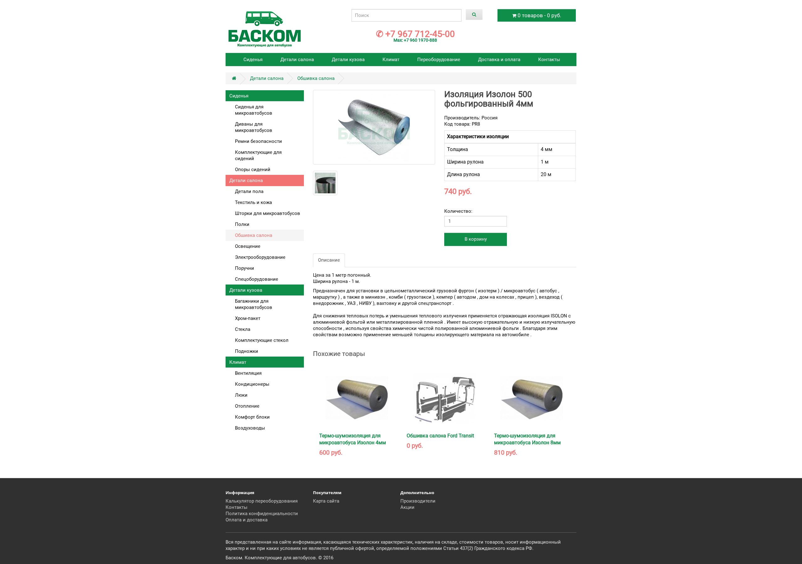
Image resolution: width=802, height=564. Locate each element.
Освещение (247, 246)
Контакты (549, 59)
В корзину (476, 239)
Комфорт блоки (252, 417)
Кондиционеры (252, 384)
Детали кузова (348, 59)
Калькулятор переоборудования (262, 501)
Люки (241, 395)
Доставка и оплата (499, 59)
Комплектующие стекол (262, 340)
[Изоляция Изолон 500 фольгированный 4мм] (374, 127)
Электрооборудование (260, 257)
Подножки (246, 351)
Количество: (458, 211)
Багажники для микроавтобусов (253, 304)
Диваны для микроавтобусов (253, 127)
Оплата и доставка (247, 520)
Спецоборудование (256, 279)
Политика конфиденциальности (262, 513)
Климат (391, 59)
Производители (417, 501)
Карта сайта (326, 501)
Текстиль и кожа (253, 202)
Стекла (242, 329)
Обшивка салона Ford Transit (440, 436)
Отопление (247, 406)
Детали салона (297, 59)
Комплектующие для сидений (258, 155)
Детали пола (249, 191)
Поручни (244, 268)
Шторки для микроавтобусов (267, 213)
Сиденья (253, 59)
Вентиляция (248, 373)
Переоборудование (438, 59)
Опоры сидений (252, 169)
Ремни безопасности (258, 141)
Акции (407, 507)
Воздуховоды (250, 428)
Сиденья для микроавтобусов (253, 110)
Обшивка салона (316, 78)
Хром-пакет (247, 318)
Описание (329, 260)
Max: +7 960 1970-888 (415, 40)
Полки (242, 224)
